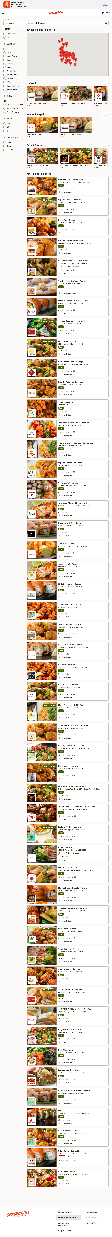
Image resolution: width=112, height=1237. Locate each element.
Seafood (10, 78)
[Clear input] (106, 23)
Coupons (10, 37)
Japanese (10, 52)
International (12, 90)
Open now (11, 34)
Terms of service (92, 1212)
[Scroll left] (102, 83)
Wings (9, 82)
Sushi (9, 60)
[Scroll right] (106, 83)
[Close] (1, 4)
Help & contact (64, 1231)
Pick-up (10, 142)
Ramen (9, 67)
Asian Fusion (12, 56)
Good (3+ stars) (13, 112)
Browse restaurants (67, 1217)
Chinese (10, 49)
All (8, 101)
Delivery (10, 146)
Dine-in (10, 150)
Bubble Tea (11, 71)
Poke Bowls (12, 75)
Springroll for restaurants (64, 1224)
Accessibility (91, 1223)
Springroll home (65, 1212)
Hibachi (10, 64)
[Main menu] (3, 12)
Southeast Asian (13, 86)
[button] (63, 56)
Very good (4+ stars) (15, 108)
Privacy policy (91, 1217)
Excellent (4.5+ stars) (15, 105)
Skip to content (56, 7)
